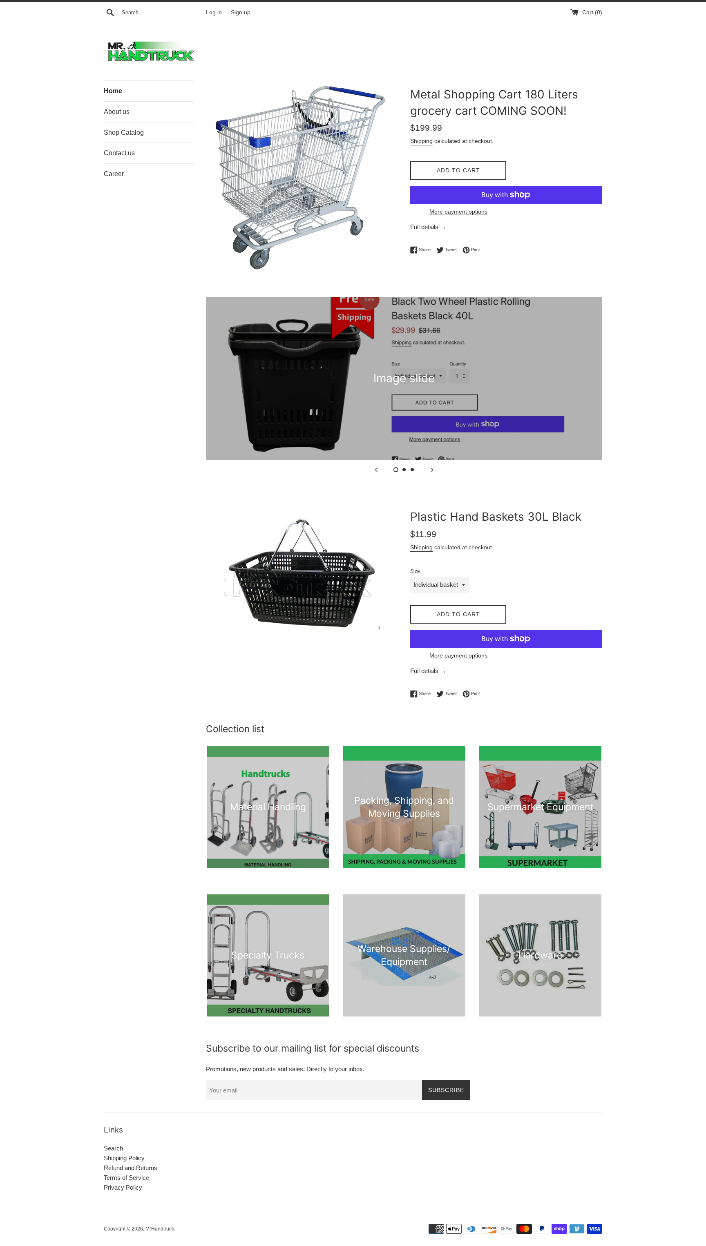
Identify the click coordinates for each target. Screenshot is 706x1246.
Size (415, 571)
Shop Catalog (124, 132)
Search (113, 1148)
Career (114, 173)
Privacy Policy (123, 1187)
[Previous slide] (376, 469)
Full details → (428, 226)
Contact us (119, 152)
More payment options (458, 211)
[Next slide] (432, 469)
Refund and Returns (130, 1167)
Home (113, 90)
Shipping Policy (124, 1158)
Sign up (240, 12)
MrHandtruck (159, 1229)
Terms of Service (126, 1177)
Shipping (421, 141)
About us (117, 111)
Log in (214, 12)
